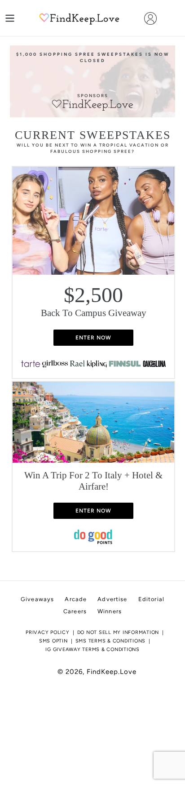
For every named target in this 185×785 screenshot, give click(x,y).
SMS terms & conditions (110, 641)
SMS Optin (53, 641)
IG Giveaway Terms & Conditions (92, 649)
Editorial (151, 599)
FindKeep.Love (112, 672)
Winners (109, 611)
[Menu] (10, 18)
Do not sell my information (118, 632)
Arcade (76, 599)
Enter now (93, 338)
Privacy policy (48, 632)
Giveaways (37, 599)
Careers (75, 611)
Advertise (112, 599)
